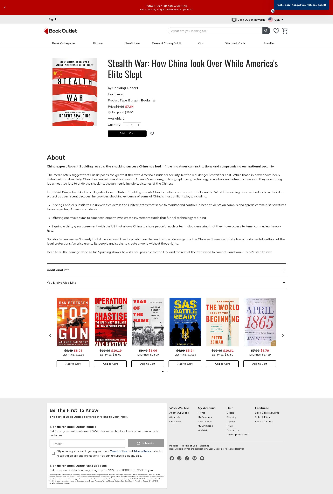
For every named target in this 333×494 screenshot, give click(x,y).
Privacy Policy (94, 481)
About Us (174, 417)
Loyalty (230, 421)
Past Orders (205, 421)
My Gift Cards (205, 425)
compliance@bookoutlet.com (59, 483)
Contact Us (232, 430)
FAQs (229, 425)
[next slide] (282, 335)
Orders (230, 412)
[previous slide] (4, 7)
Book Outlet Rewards (267, 412)
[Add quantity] (138, 125)
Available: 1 (116, 118)
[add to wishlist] (151, 133)
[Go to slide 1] (162, 371)
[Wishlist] (276, 30)
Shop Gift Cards (264, 421)
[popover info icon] (154, 100)
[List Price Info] (109, 112)
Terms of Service (108, 481)
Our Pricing (175, 421)
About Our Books (179, 412)
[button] (301, 5)
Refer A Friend (263, 417)
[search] (266, 30)
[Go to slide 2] (167, 371)
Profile (201, 412)
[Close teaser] (273, 11)
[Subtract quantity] (125, 125)
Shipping (231, 417)
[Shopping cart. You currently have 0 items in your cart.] (285, 30)
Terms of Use (189, 445)
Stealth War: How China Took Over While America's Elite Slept (193, 68)
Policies (174, 445)
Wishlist (202, 430)
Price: (121, 106)
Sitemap (204, 445)
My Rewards (205, 417)
